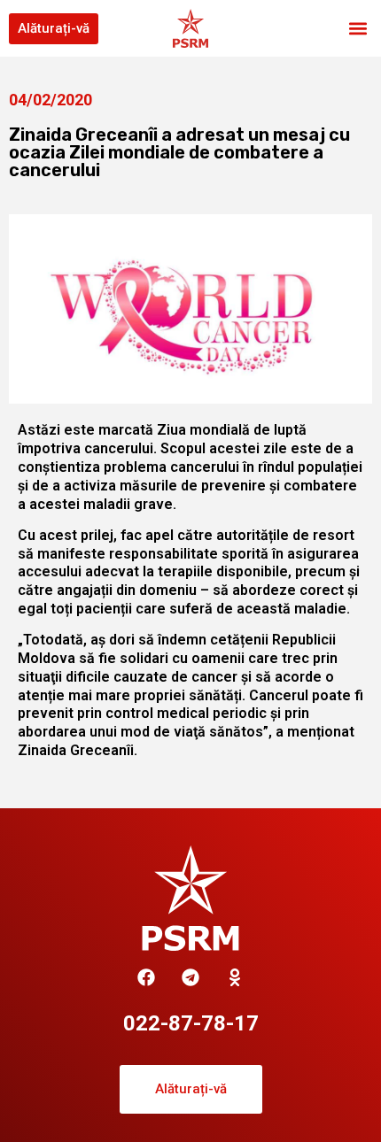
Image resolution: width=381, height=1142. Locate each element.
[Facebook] (146, 977)
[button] (357, 28)
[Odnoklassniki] (235, 977)
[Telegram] (190, 977)
